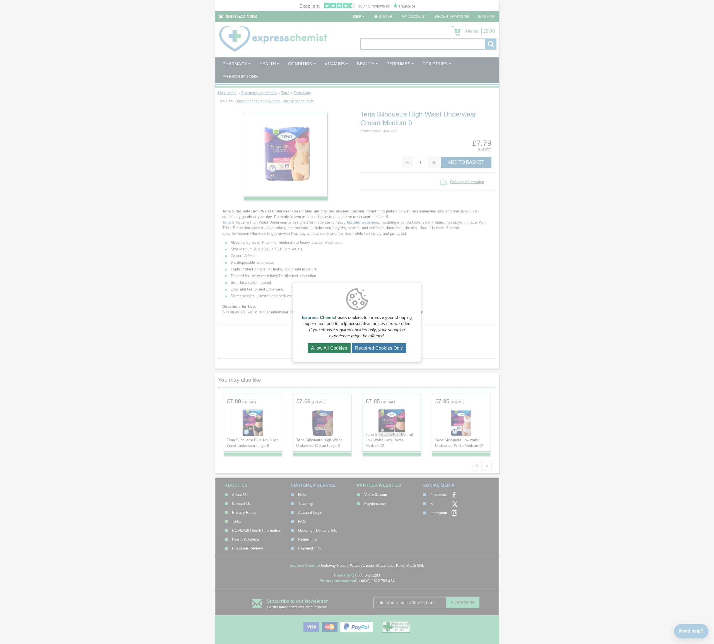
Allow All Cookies (329, 348)
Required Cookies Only (379, 348)
